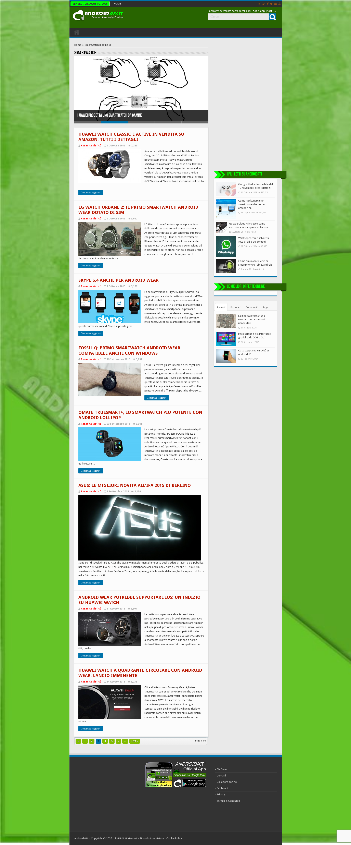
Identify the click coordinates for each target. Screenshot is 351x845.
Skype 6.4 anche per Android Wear (118, 280)
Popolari (235, 307)
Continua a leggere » (91, 192)
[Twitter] (271, 3)
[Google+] (263, 3)
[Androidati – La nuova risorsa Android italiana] (98, 14)
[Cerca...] (272, 16)
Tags (265, 307)
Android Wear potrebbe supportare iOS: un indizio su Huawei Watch (125, 115)
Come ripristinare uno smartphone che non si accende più (251, 204)
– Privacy (220, 794)
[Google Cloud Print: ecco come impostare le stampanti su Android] (221, 227)
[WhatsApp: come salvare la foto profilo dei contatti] (226, 246)
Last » (134, 741)
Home (77, 44)
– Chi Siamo (221, 769)
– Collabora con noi (226, 781)
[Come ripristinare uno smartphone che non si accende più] (226, 209)
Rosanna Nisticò (91, 145)
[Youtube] (279, 3)
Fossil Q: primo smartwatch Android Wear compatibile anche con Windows (129, 350)
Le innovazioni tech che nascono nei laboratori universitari (251, 319)
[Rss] (258, 3)
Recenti (221, 307)
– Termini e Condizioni (227, 800)
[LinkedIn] (275, 3)
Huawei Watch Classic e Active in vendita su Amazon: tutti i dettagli (131, 137)
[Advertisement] (245, 104)
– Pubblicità (221, 788)
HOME (117, 3)
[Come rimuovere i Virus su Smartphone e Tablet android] (226, 266)
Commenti (252, 307)
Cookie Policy (174, 838)
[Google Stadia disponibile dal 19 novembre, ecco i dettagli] (226, 189)
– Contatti (220, 775)
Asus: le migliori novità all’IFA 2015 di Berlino (134, 485)
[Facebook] (267, 3)
